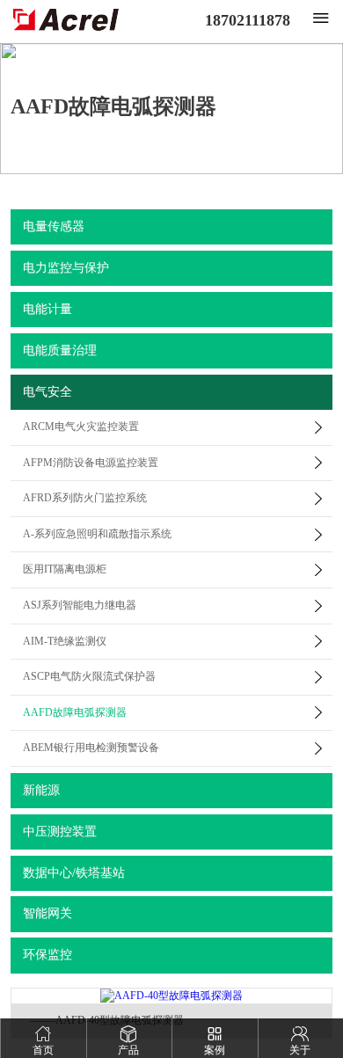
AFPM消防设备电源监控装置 (90, 462)
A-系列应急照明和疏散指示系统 (97, 534)
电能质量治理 (60, 350)
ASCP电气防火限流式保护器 (89, 676)
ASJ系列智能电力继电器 (79, 605)
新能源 (41, 790)
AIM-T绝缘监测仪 (64, 641)
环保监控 (47, 954)
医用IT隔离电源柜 (64, 569)
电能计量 (47, 309)
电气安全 (47, 391)
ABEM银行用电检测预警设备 (91, 747)
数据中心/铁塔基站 (74, 872)
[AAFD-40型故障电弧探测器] (171, 996)
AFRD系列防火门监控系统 (85, 498)
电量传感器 (53, 226)
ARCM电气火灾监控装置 (81, 426)
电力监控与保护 (66, 267)
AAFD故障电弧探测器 (75, 712)
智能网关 (47, 913)
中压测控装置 (60, 831)
